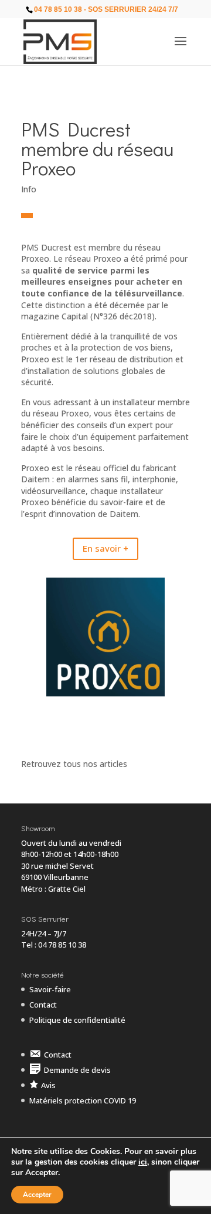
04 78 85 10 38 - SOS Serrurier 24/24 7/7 (106, 9)
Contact (43, 1004)
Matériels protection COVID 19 (82, 1100)
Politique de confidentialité (77, 1020)
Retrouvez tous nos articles (74, 763)
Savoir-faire (50, 989)
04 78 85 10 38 (62, 944)
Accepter (37, 1194)
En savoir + (105, 548)
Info (28, 189)
